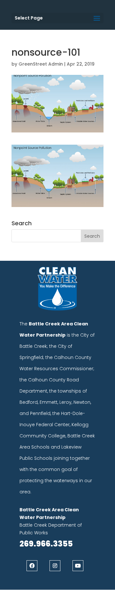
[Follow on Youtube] (78, 565)
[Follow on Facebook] (32, 565)
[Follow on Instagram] (55, 565)
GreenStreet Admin (41, 64)
